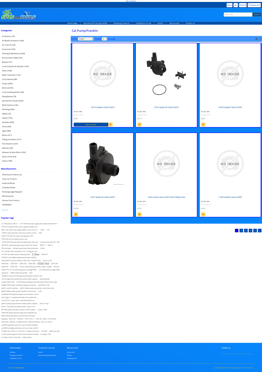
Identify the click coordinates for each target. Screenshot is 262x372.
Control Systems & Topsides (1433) (15, 66)
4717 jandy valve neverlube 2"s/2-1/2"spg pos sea (19, 251)
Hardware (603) (8, 122)
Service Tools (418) (9, 157)
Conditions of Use (143, 23)
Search (257, 14)
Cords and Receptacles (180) (13, 92)
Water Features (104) (10, 105)
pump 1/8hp (42, 310)
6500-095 (23, 264)
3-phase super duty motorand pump (25, 248)
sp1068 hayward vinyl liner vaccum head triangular (20, 325)
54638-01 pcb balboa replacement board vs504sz (19, 257)
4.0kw (42, 248)
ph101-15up (44, 303)
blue (30, 273)
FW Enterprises (8, 196)
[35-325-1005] (166, 74)
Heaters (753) (7, 118)
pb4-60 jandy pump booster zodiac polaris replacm (20, 303)
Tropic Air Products (9, 179)
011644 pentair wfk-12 (10, 224)
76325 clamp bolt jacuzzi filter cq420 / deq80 (36, 267)
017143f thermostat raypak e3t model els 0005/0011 (39, 224)
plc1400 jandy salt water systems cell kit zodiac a (19, 310)
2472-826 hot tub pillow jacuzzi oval (14, 239)
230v (40, 233)
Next (259, 230)
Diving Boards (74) (9, 96)
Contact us (190, 23)
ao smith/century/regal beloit (49, 270)
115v (48, 230)
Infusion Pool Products (11, 200)
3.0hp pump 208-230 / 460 (50, 242)
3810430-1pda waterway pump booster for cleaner (20, 245)
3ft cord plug (6, 248)
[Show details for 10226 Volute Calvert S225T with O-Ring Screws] (166, 163)
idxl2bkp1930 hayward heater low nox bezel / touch (20, 294)
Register (229, 5)
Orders (69, 355)
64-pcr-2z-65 (47, 260)
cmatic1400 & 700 (8, 282)
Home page (72, 23)
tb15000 (44, 331)
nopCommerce (20, 368)
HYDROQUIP (7, 205)
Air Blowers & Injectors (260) (13, 40)
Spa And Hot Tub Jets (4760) (95, 23)
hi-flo (40, 291)
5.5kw (35, 254)
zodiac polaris (27, 337)
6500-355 (5, 267)
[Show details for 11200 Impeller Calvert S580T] (230, 163)
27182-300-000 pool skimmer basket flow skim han (20, 242)
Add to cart (91, 125)
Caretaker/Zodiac (8, 187)
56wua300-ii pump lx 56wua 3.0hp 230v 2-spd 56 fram (21, 260)
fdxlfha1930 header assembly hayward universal (19, 285)
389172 (42, 245)
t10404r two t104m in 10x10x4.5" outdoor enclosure (20, 331)
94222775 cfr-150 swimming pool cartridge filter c (19, 270)
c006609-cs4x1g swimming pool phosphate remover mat (22, 276)
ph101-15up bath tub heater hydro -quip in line (18, 306)
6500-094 (14, 264)
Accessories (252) (8, 49)
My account (174, 23)
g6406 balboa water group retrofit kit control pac (19, 291)
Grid (256, 39)
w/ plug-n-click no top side (11, 337)
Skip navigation (131, 1)
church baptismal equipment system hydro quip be (20, 279)
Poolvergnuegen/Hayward (12, 192)
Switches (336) (7, 148)
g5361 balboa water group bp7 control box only (37, 288)
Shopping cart (72, 358)
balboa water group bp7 (18, 273)
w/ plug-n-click (46, 334)
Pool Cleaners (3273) (10, 144)
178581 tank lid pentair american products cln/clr (19, 233)
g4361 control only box (10, 288)
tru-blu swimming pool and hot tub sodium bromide (20, 334)
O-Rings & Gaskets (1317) (11, 139)
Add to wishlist (110, 125)
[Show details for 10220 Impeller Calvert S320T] (230, 74)
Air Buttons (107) (8, 36)
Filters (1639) (7, 71)
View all (5, 210)
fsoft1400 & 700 (44, 285)
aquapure (5, 273)
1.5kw (42, 230)
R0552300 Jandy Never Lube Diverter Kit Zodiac (18, 316)
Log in (236, 5)
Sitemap (12, 352)
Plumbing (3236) (8, 109)
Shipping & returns (121, 23)
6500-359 (14, 267)
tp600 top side (54, 331)
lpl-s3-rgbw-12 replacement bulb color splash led (19, 297)
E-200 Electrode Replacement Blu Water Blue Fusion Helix (37, 282)
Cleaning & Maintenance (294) (13, 53)
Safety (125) (6, 114)
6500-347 (54, 264)
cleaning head (44, 279)
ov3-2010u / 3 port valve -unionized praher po (18, 300)
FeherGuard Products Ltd (12, 175)
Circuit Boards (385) (9, 79)
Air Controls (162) (8, 45)
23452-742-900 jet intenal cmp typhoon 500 (17, 236)
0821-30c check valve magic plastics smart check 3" (20, 230)
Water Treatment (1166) (11, 75)
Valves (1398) (7, 161)
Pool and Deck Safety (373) (12, 58)
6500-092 (5, 264)
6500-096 (32, 264)
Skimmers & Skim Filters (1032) (14, 152)
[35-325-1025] (103, 163)
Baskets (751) (7, 62)
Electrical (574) (7, 88)
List (260, 39)
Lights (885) (6, 131)
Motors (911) (7, 135)
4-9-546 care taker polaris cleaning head (16, 254)
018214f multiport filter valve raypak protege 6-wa (19, 227)
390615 (50, 245)
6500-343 (43, 263)
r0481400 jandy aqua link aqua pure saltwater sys (19, 313)
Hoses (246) (6, 126)
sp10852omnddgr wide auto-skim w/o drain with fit (20, 328)
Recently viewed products (47, 355)
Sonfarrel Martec (8, 183)
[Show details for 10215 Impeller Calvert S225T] (103, 74)
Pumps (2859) (7, 83)
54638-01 (44, 254)
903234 (56, 267)
